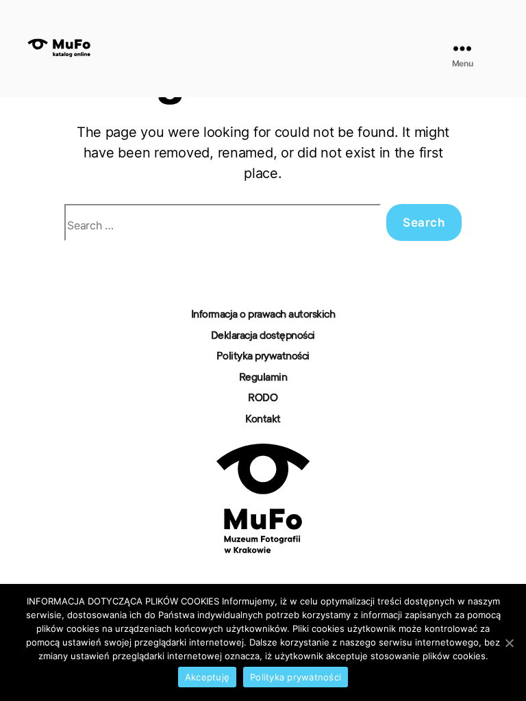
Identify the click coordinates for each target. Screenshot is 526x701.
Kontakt (263, 419)
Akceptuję (207, 677)
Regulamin (263, 378)
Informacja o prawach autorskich (263, 315)
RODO (262, 398)
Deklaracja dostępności (263, 336)
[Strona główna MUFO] (263, 498)
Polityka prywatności (263, 356)
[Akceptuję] (509, 643)
